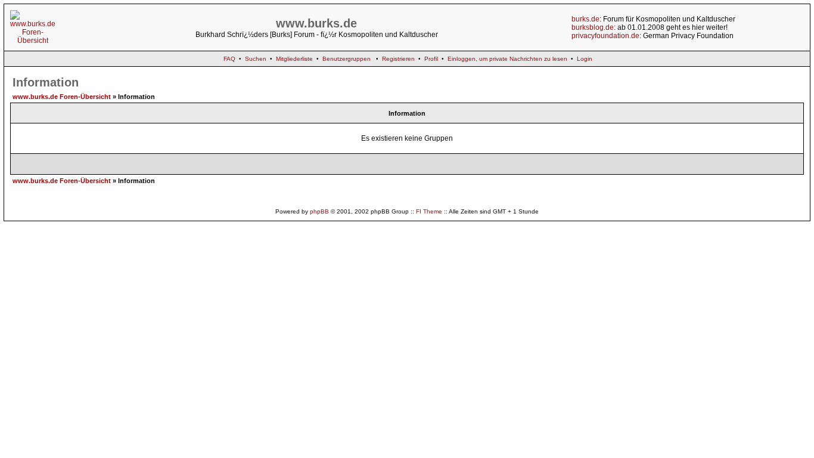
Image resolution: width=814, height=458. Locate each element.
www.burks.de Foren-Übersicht (62, 96)
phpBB (319, 211)
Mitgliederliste (294, 58)
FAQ (229, 58)
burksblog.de (592, 27)
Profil (431, 58)
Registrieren (398, 58)
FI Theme (429, 211)
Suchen (255, 58)
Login (584, 58)
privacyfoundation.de (605, 36)
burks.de (585, 19)
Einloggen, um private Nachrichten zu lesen (507, 58)
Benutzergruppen (346, 58)
